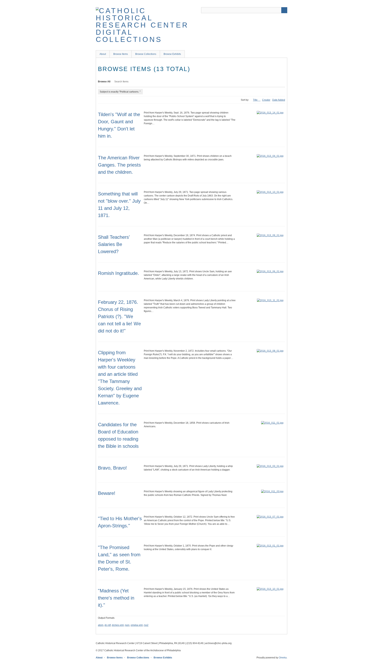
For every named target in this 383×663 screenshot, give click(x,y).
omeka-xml (137, 625)
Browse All (104, 81)
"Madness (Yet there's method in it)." (116, 598)
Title (255, 100)
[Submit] (284, 10)
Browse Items (120, 54)
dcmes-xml (118, 625)
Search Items (121, 81)
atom (100, 625)
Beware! (106, 493)
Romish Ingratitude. (118, 273)
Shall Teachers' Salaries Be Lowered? (114, 244)
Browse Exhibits (172, 54)
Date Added (278, 100)
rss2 (146, 625)
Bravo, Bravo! (112, 468)
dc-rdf (108, 625)
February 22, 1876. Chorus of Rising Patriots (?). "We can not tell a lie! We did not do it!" (119, 316)
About (103, 54)
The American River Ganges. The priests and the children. (119, 165)
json (127, 625)
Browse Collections (145, 54)
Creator (266, 100)
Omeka (283, 657)
